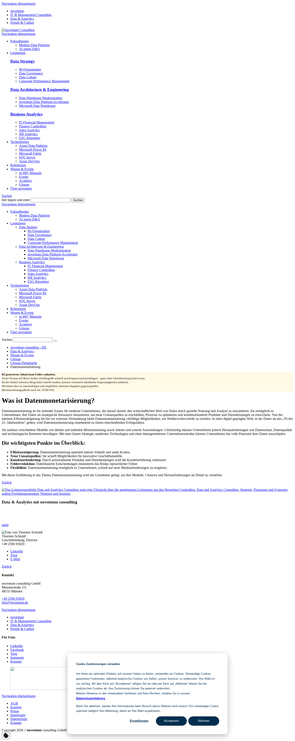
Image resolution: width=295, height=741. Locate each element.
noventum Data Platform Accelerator (44, 102)
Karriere (16, 707)
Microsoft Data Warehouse (37, 106)
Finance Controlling (32, 126)
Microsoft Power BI (32, 293)
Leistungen (17, 223)
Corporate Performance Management (44, 81)
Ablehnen (203, 720)
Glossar (24, 328)
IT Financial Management (36, 122)
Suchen (7, 196)
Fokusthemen (19, 211)
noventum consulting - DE (28, 347)
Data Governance (31, 73)
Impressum (17, 715)
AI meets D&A (29, 219)
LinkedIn (16, 551)
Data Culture (27, 77)
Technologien (19, 285)
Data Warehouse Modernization (40, 98)
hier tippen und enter (16, 200)
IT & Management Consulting (30, 15)
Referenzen (18, 309)
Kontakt (15, 723)
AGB (14, 703)
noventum (17, 11)
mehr (5, 525)
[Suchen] (55, 340)
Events (23, 320)
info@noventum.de (15, 602)
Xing (13, 555)
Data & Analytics (22, 19)
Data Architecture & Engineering (39, 89)
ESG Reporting (29, 138)
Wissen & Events (22, 312)
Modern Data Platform (34, 215)
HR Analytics (28, 134)
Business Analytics (26, 114)
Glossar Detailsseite (23, 363)
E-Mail (15, 559)
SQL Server (27, 301)
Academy (25, 324)
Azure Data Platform (33, 289)
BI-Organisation (30, 69)
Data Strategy (22, 61)
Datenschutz (18, 719)
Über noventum (21, 332)
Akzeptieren (171, 720)
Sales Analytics (29, 130)
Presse (14, 711)
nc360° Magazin (30, 316)
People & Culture (22, 22)
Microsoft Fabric (30, 297)
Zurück (7, 482)
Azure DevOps (29, 305)
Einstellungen (139, 720)
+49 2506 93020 (13, 598)
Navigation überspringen (18, 3)
